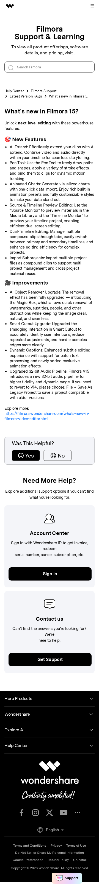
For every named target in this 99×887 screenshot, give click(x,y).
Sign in (50, 573)
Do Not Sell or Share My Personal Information (49, 853)
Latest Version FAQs (26, 96)
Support (44, 91)
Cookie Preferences (28, 860)
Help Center (14, 91)
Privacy (56, 845)
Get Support (50, 659)
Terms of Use (76, 845)
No (61, 455)
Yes (29, 455)
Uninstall (80, 860)
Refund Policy (58, 860)
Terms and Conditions (29, 845)
